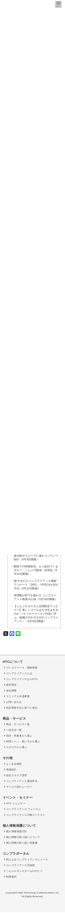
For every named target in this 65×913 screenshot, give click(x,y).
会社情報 (10, 690)
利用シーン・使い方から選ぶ (22, 741)
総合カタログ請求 (16, 775)
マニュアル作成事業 (17, 696)
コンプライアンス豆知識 (20, 865)
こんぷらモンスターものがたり (24, 870)
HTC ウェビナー (15, 803)
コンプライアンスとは (18, 673)
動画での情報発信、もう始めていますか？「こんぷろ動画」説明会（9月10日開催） (36, 570)
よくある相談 (13, 763)
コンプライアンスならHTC (21, 679)
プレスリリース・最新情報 (21, 667)
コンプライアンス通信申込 (21, 781)
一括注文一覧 (13, 730)
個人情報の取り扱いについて (22, 837)
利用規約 (10, 876)
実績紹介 (10, 769)
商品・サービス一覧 (17, 724)
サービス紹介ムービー (18, 786)
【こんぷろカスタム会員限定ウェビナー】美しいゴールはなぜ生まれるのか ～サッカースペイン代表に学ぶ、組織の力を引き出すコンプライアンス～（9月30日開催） (36, 614)
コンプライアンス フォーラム (23, 809)
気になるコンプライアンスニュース (26, 859)
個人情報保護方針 (16, 831)
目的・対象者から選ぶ (18, 735)
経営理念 (10, 684)
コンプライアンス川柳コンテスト (25, 814)
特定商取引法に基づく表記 (21, 707)
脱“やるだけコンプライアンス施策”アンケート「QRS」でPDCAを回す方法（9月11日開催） (36, 584)
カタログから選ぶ (16, 747)
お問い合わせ (13, 702)
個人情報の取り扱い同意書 (21, 842)
